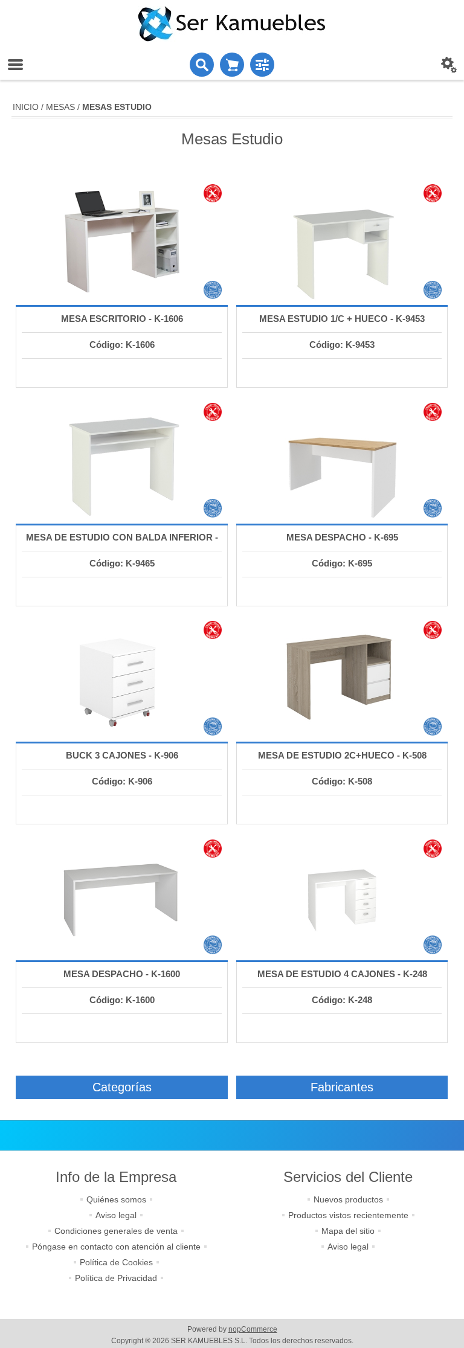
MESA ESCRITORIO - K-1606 (122, 318)
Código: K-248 (342, 1000)
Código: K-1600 (122, 1000)
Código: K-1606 (122, 344)
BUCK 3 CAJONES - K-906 (122, 755)
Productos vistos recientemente (348, 1215)
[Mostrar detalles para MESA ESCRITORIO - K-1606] (121, 241)
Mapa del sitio (348, 1231)
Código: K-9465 (122, 563)
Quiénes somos (116, 1199)
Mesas (60, 107)
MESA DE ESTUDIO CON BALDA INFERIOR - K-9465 (122, 549)
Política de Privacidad (116, 1278)
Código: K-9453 (342, 344)
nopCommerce (252, 1329)
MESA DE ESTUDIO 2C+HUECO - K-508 (342, 755)
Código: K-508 (342, 781)
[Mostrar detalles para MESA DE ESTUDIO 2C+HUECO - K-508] (342, 678)
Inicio (26, 107)
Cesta (232, 65)
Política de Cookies (116, 1262)
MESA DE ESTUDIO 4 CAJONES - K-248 (342, 974)
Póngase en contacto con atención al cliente (116, 1246)
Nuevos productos (348, 1199)
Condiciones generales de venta (116, 1231)
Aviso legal (116, 1215)
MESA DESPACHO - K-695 (342, 537)
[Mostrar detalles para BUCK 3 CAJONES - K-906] (121, 678)
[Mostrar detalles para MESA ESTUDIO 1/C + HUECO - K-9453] (342, 241)
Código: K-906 (122, 781)
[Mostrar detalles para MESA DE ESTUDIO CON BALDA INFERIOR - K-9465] (121, 460)
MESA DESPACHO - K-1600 (121, 974)
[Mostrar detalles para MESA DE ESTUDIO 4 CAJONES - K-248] (342, 896)
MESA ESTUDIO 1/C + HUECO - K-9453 (342, 318)
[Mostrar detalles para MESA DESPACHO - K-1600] (121, 896)
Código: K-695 (342, 563)
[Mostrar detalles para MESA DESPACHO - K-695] (342, 460)
